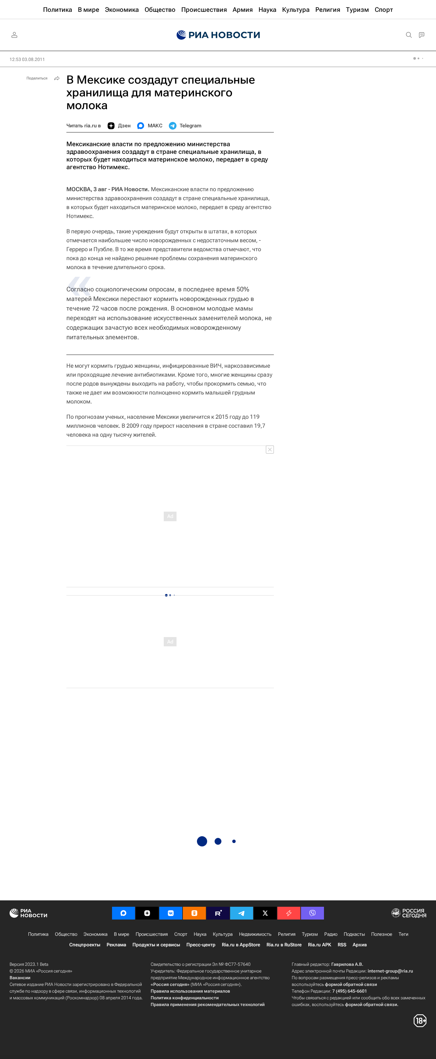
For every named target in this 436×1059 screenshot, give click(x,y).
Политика (38, 934)
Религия (287, 934)
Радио (330, 934)
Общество (66, 934)
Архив (360, 945)
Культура (223, 934)
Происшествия (152, 934)
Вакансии (20, 977)
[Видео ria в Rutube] (218, 913)
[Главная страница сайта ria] (218, 35)
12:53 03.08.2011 (27, 59)
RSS (342, 945)
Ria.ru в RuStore (284, 945)
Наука (200, 934)
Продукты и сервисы (156, 945)
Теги (403, 934)
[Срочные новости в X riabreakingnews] (288, 913)
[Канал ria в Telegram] (241, 913)
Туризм (310, 934)
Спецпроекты (84, 945)
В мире (121, 934)
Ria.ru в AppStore (241, 945)
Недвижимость (255, 934)
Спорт (180, 934)
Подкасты (354, 934)
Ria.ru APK (319, 945)
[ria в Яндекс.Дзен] (147, 913)
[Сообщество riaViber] (312, 913)
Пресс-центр (200, 945)
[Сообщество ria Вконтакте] (170, 913)
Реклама (116, 945)
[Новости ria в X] (265, 913)
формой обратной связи (351, 984)
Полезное (381, 934)
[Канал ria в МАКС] (123, 913)
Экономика (96, 934)
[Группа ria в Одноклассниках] (194, 913)
